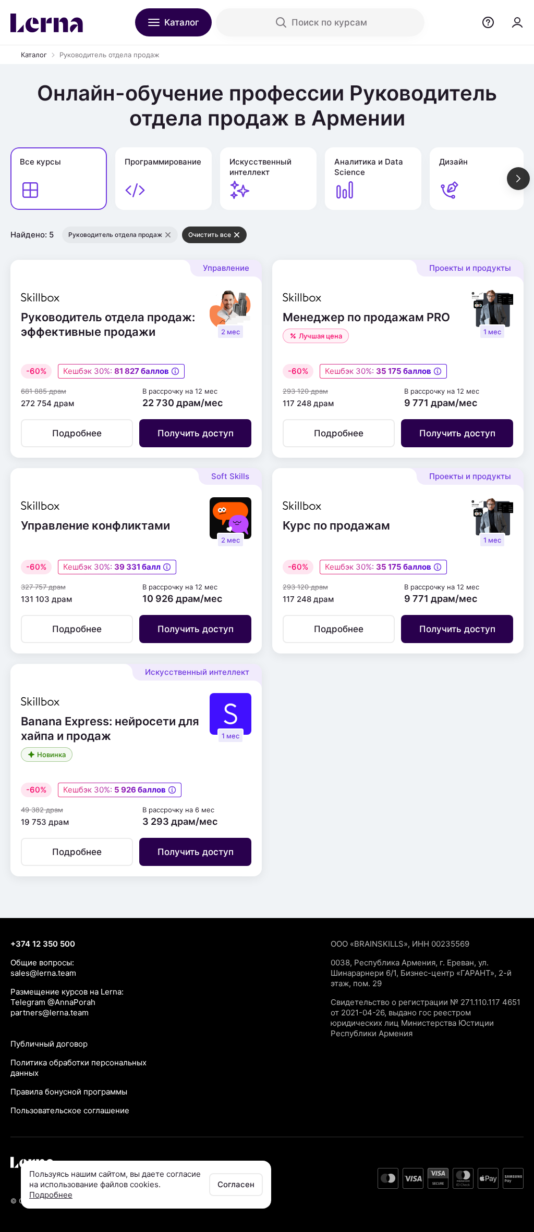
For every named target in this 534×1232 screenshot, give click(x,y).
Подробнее (50, 1195)
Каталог (34, 55)
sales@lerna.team (43, 973)
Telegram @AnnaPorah (52, 1002)
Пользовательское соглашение (69, 1110)
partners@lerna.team (49, 1012)
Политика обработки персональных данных (78, 1068)
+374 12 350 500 (42, 944)
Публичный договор (49, 1044)
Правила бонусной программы (68, 1092)
